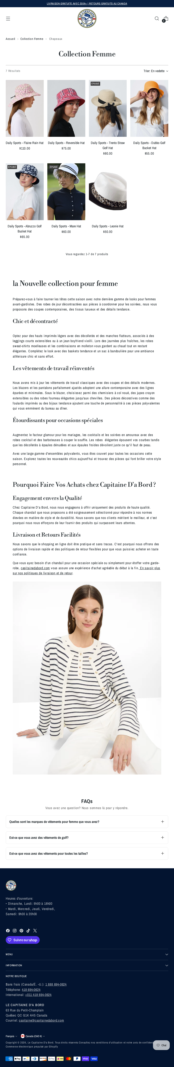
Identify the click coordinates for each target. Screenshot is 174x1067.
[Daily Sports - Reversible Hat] (66, 108)
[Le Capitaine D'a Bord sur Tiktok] (28, 931)
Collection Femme (32, 39)
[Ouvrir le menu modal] (8, 18)
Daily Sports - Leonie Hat (107, 226)
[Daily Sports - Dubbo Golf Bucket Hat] (149, 108)
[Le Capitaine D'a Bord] (87, 18)
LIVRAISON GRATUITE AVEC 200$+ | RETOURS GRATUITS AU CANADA (87, 3)
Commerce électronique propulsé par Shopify (32, 1046)
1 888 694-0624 (56, 984)
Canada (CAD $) (34, 1036)
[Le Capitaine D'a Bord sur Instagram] (15, 931)
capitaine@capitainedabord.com (41, 1020)
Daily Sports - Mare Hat (66, 226)
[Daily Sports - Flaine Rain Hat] (25, 108)
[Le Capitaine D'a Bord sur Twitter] (35, 931)
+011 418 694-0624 (38, 994)
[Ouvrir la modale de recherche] (157, 18)
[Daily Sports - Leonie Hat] (108, 191)
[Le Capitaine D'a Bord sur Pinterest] (21, 931)
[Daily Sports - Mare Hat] (66, 191)
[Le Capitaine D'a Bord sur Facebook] (8, 931)
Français (10, 1036)
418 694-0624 (31, 989)
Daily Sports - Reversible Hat (66, 142)
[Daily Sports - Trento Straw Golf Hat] (108, 108)
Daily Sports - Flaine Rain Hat (25, 142)
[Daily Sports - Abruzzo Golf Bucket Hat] (25, 191)
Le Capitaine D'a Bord (40, 1042)
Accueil (10, 39)
